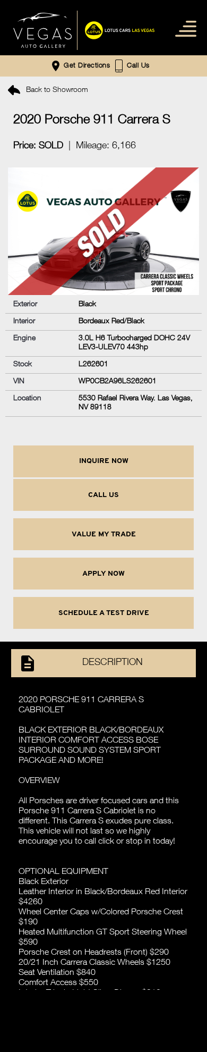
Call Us (103, 495)
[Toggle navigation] (183, 28)
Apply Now (103, 574)
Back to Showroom (56, 90)
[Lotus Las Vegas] (42, 30)
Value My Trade (104, 534)
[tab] (103, 668)
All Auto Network (128, 1014)
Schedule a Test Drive (103, 613)
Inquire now (103, 461)
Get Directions (86, 66)
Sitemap (103, 994)
